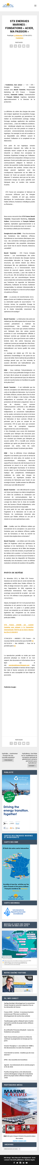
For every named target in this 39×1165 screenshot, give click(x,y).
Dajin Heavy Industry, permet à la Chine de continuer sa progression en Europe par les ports (18, 1039)
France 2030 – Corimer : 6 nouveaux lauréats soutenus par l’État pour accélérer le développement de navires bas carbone (19, 1014)
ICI (33, 641)
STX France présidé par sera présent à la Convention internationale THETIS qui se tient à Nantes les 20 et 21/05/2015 (19, 628)
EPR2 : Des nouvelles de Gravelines (15, 1060)
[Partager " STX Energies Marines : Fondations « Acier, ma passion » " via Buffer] (19, 46)
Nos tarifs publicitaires (17, 1160)
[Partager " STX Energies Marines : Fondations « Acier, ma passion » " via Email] (24, 46)
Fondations (19, 38)
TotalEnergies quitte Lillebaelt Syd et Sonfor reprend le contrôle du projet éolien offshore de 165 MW (18, 1023)
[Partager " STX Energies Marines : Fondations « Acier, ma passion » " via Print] (28, 46)
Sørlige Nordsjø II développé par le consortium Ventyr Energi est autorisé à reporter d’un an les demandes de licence (19, 1005)
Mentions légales (30, 1160)
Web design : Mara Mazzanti (12, 1157)
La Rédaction (18, 35)
